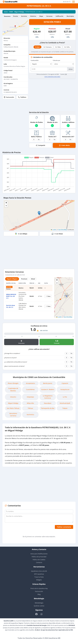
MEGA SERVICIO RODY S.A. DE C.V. (11, 296)
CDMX (11, 12)
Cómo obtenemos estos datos (52, 76)
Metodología (39, 603)
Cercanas (49, 16)
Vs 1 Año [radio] (67, 47)
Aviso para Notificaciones (39, 554)
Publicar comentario (64, 527)
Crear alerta (65, 145)
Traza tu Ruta (39, 577)
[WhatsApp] (41, 614)
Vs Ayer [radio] (37, 47)
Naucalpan (47, 403)
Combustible (34, 60)
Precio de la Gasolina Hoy (39, 588)
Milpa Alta (30, 403)
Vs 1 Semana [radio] (47, 47)
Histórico (33, 16)
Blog (39, 594)
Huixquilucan (64, 389)
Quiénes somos (39, 606)
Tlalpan (64, 408)
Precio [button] (32, 283)
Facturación (10, 97)
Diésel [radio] (33, 279)
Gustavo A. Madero (47, 389)
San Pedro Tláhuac (13, 408)
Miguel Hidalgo (19, 12)
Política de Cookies (39, 560)
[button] (39, 213)
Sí (33, 139)
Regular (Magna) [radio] (12, 279)
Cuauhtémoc (30, 389)
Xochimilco (30, 414)
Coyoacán (65, 383)
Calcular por (56, 60)
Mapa (41, 16)
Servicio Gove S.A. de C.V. (10, 306)
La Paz (65, 397)
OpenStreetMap (62, 229)
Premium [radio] (24, 279)
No (39, 139)
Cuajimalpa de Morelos (13, 389)
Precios (15, 16)
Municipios (70, 16)
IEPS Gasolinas (39, 574)
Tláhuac (30, 408)
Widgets (39, 580)
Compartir (41, 145)
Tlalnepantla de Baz (47, 408)
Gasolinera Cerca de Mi (39, 571)
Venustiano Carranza (13, 414)
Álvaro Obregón (13, 383)
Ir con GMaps (22, 234)
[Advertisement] (52, 95)
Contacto (39, 562)
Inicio (6, 12)
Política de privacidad (39, 557)
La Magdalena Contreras (47, 397)
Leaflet (54, 229)
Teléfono (23, 97)
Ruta (49, 296)
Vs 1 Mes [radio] (58, 47)
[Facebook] (36, 614)
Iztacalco (13, 397)
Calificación (59, 16)
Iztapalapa (30, 397)
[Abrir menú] (74, 1)
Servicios (24, 16)
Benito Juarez (47, 383)
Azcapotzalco (30, 383)
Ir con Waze (59, 234)
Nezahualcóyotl (65, 403)
